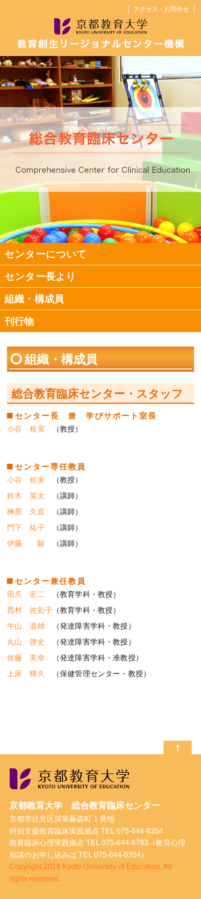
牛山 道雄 (26, 626)
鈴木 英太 (26, 496)
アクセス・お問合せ (161, 9)
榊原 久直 (26, 512)
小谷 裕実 (26, 429)
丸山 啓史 (26, 642)
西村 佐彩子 (29, 610)
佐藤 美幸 (26, 658)
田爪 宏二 (26, 594)
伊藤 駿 (26, 543)
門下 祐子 (26, 527)
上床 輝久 (26, 674)
